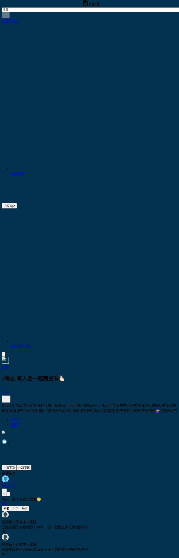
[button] (10, 21)
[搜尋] (6, 15)
